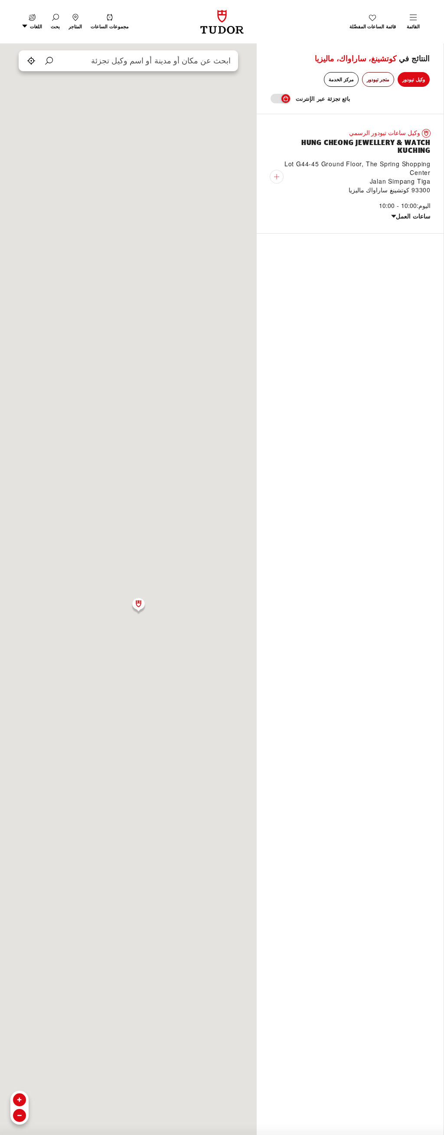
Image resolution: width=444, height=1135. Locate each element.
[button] (55, 21)
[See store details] (277, 177)
